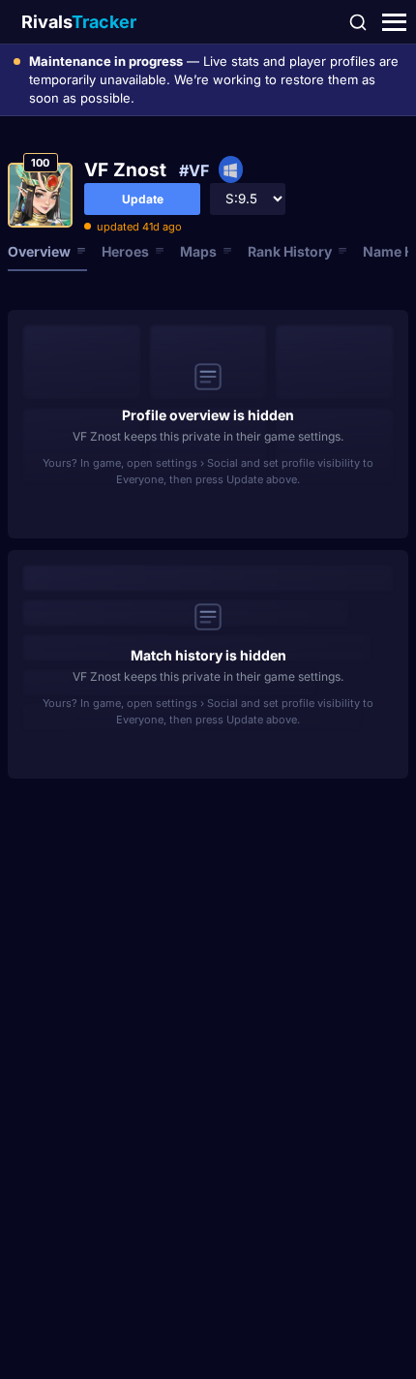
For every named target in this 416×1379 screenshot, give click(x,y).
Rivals (78, 22)
